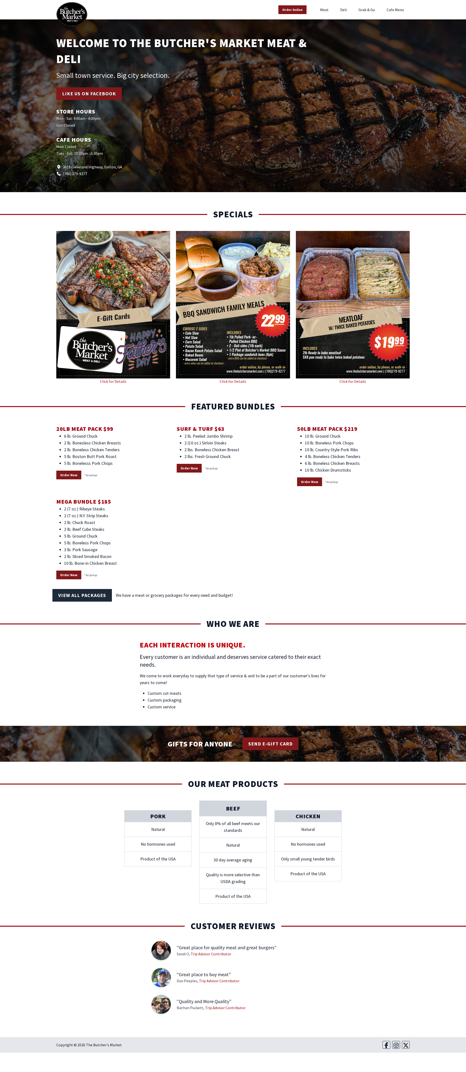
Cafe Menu (395, 9)
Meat (324, 9)
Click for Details (113, 381)
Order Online (292, 10)
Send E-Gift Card (270, 744)
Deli (343, 9)
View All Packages (82, 595)
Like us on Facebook (89, 93)
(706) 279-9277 (75, 173)
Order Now (68, 475)
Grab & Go (366, 9)
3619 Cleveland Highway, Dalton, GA (92, 166)
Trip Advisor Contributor (211, 953)
